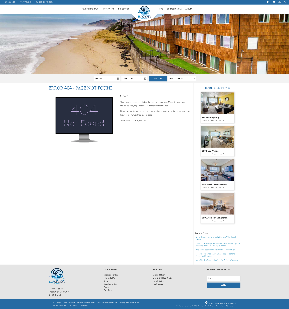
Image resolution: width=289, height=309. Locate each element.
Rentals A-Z (84, 305)
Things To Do (123, 9)
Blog (161, 9)
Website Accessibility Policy (62, 305)
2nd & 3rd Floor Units (162, 278)
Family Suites (158, 281)
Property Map (108, 9)
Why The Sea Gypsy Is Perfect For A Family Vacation (217, 260)
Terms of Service (226, 306)
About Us (189, 9)
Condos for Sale (174, 9)
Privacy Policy (76, 305)
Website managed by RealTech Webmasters (222, 303)
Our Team (108, 290)
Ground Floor (159, 275)
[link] (217, 107)
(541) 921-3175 (55, 295)
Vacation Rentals (90, 9)
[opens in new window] (268, 2)
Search (158, 79)
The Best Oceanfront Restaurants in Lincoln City (215, 250)
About (106, 287)
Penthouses (158, 284)
